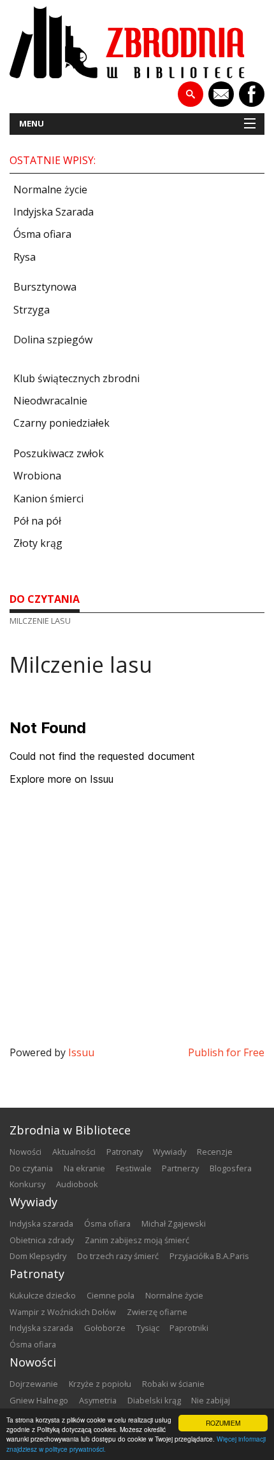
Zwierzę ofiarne (157, 1312)
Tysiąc (147, 1327)
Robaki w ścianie (173, 1383)
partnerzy (180, 1168)
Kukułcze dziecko (43, 1295)
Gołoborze (105, 1327)
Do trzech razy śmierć (118, 1256)
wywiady (169, 1151)
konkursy (27, 1184)
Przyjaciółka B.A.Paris (209, 1256)
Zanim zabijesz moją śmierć (137, 1240)
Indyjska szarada (41, 1223)
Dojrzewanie (34, 1383)
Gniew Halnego (39, 1400)
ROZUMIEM (223, 1423)
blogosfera (231, 1168)
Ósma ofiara (107, 1223)
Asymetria (98, 1400)
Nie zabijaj (210, 1400)
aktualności (74, 1151)
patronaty (124, 1151)
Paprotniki (188, 1327)
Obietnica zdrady (42, 1240)
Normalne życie (174, 1295)
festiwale (134, 1168)
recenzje (215, 1151)
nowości (25, 1151)
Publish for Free (226, 1052)
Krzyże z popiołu (100, 1383)
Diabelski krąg (154, 1400)
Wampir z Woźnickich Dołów (63, 1312)
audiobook (77, 1184)
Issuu (81, 1052)
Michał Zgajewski (173, 1223)
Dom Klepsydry (38, 1256)
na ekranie (84, 1168)
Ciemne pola (110, 1295)
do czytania (45, 599)
